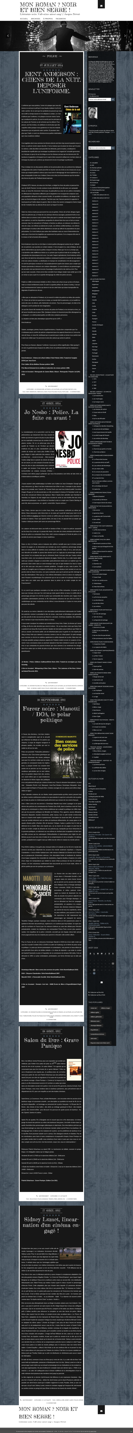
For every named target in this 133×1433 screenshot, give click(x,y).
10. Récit (92, 185)
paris (55, 1199)
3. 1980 (94, 385)
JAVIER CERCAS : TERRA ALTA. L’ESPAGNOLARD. (98, 924)
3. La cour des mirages (99, 770)
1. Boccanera (96, 510)
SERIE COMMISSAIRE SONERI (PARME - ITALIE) (101, 456)
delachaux (33, 1199)
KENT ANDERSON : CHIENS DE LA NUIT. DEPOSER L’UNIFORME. (51, 82)
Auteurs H (95, 223)
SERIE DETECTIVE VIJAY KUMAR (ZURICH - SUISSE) (100, 526)
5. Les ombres (96, 606)
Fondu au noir (92, 794)
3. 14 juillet (95, 757)
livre (62, 1400)
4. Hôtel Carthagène (98, 713)
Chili (93, 303)
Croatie (94, 309)
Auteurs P (95, 247)
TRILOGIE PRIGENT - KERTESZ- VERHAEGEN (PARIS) (100, 761)
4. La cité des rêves (98, 603)
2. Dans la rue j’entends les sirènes (100, 631)
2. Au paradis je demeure (99, 499)
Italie (93, 337)
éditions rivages (105, 1008)
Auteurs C (95, 207)
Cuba (93, 312)
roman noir (94, 1008)
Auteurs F (95, 216)
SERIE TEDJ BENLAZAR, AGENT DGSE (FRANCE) (100, 734)
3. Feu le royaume (97, 659)
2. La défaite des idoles (99, 767)
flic (64, 1199)
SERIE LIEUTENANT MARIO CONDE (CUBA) (100, 663)
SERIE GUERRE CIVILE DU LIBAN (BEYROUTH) (99, 540)
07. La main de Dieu (98, 478)
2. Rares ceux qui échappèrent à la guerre (102, 547)
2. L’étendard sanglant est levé (101, 754)
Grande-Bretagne (97, 325)
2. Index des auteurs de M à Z (100, 198)
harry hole (41, 688)
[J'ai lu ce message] (131, 1431)
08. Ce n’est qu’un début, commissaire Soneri (102, 482)
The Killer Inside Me (94, 802)
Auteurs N (51, 685)
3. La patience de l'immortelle (101, 516)
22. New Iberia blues (98, 586)
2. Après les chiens (98, 513)
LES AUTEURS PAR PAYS (66, 389)
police (59, 392)
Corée (94, 306)
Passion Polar (92, 809)
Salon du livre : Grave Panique (51, 1043)
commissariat (65, 1016)
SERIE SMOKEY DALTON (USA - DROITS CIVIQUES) (101, 720)
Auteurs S (95, 257)
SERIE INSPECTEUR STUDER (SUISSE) (101, 642)
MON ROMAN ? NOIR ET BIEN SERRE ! (48, 7)
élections (46, 1016)
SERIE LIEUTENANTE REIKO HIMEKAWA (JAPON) (99, 673)
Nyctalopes (91, 807)
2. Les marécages (97, 399)
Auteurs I (95, 226)
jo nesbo (34, 688)
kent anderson (31, 392)
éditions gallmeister (96, 1016)
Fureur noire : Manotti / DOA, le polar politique (51, 714)
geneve (60, 1199)
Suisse (94, 368)
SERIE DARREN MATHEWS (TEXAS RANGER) (99, 493)
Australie (95, 287)
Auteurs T (95, 260)
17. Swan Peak (96, 577)
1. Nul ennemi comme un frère (101, 543)
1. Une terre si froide (98, 627)
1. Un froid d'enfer (97, 395)
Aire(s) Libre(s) (93, 815)
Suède (94, 365)
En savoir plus (92, 1431)
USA (75, 389)
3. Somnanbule (96, 566)
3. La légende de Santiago (100, 620)
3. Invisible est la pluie (99, 683)
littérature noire (95, 1021)
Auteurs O (95, 244)
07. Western (94, 177)
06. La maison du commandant (101, 475)
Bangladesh (95, 290)
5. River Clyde (96, 716)
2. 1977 (94, 382)
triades (50, 1199)
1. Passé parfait (97, 666)
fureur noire (27, 1016)
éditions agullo (95, 1012)
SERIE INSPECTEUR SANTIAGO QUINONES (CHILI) (100, 610)
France (61, 1012)
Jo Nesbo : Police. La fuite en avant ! (51, 415)
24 (94, 970)
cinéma (58, 1400)
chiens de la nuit (42, 392)
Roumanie (95, 356)
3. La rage (95, 696)
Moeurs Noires (93, 812)
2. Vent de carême (97, 669)
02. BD (92, 165)
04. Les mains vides (98, 468)
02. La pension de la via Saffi (100, 462)
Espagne (94, 318)
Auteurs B (95, 204)
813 (89, 783)
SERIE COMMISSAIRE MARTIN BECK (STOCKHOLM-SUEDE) (100, 442)
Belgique (95, 293)
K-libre (90, 791)
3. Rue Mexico (96, 710)
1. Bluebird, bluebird (98, 496)
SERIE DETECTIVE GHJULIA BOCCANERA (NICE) (100, 507)
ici (33, 486)
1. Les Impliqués (97, 690)
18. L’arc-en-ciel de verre (99, 580)
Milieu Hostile (92, 804)
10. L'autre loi (96, 489)
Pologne (94, 350)
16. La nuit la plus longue (99, 574)
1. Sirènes (95, 560)
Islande (94, 334)
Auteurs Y (95, 272)
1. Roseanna (96, 445)
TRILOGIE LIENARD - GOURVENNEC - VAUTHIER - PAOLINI (100, 748)
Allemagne (95, 281)
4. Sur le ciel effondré (98, 418)
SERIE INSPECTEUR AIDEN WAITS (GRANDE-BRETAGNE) (99, 557)
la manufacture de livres (97, 1034)
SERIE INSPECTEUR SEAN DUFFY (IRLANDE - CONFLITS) (100, 624)
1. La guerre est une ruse (99, 737)
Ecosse (94, 315)
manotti (77, 1016)
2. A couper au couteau (99, 727)
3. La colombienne (97, 600)
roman (81, 1400)
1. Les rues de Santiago (99, 614)
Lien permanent (53, 386)
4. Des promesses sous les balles (102, 638)
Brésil (94, 297)
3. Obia (94, 415)
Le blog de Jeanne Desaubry (97, 789)
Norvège (80, 685)
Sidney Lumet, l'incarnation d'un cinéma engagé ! (51, 1225)
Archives (35, 19)
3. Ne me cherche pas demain (101, 635)
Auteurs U (95, 263)
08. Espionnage (94, 180)
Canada (94, 300)
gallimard (60, 688)
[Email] (101, 4)
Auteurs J (95, 229)
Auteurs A (48, 389)
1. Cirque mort (96, 653)
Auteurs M (54, 1012)
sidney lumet (69, 1400)
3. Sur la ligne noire (98, 402)
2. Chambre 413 (97, 563)
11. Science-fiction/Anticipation (100, 187)
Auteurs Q (95, 251)
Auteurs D (95, 210)
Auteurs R (95, 254)
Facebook (61, 19)
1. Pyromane (96, 594)
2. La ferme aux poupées (99, 597)
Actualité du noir (93, 817)
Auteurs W (95, 269)
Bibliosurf (91, 820)
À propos (48, 19)
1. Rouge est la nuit (98, 677)
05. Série (92, 172)
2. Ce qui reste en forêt (99, 412)
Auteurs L (95, 235)
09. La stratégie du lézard (99, 486)
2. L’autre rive (96, 533)
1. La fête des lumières (99, 530)
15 (113, 963)
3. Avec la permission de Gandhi (102, 432)
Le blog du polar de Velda (96, 796)
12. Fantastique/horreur (97, 190)
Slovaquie (95, 362)
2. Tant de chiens (97, 617)
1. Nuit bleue (96, 704)
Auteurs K (95, 232)
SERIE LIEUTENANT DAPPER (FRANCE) (102, 650)
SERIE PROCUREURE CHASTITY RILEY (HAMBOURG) (100, 701)
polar (34, 1016)
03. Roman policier (34, 685)
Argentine (95, 284)
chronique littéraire (96, 1025)
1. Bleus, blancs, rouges (99, 751)
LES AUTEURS (56, 389)
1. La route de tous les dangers (101, 724)
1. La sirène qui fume (98, 764)
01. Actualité (62, 1196)
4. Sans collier (96, 519)
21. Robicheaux (96, 583)
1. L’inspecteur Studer (98, 644)
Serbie (94, 359)
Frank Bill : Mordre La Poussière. (99, 857)
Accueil (24, 19)
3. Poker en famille (98, 536)
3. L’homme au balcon (98, 452)
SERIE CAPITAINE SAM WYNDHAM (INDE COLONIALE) (99, 423)
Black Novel (92, 786)
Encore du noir (92, 799)
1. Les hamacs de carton (99, 409)
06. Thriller (44, 685)
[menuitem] (24, 18)
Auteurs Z (95, 275)
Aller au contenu (7, 2)
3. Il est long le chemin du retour (102, 502)
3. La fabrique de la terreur (100, 743)
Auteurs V (95, 266)
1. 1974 (94, 379)
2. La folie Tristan (97, 656)
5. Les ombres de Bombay (100, 438)
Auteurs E (95, 213)
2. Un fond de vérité (98, 693)
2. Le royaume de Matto (99, 647)
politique (40, 1016)
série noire (94, 1038)
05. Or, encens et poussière (100, 472)
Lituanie (94, 343)
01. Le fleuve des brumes (99, 459)
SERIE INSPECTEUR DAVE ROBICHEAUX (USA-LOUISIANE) (101, 571)
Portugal (94, 353)
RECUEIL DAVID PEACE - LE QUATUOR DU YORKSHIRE (101, 376)
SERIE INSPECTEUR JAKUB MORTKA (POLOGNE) (100, 590)
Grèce (94, 328)
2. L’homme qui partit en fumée (101, 449)
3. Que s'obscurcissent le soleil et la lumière (102, 552)
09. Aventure (94, 182)
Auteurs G (95, 219)
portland (65, 392)
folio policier (52, 392)
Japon (94, 340)
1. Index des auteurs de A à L (100, 194)
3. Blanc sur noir (97, 730)
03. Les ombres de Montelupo (101, 465)
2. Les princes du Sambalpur (100, 429)
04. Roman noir (39, 389)
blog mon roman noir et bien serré (100, 1043)
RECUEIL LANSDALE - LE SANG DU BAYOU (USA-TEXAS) (99, 392)
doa (72, 1016)
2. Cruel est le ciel (97, 680)
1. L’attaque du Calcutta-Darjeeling (102, 426)
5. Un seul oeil (96, 522)
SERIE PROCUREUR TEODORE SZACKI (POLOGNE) (101, 687)
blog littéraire (94, 1030)
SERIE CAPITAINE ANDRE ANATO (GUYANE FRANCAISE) (99, 406)
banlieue (58, 1016)
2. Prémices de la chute (99, 740)
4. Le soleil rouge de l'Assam (100, 435)
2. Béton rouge (96, 707)
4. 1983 (94, 388)
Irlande (94, 331)
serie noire (53, 688)
